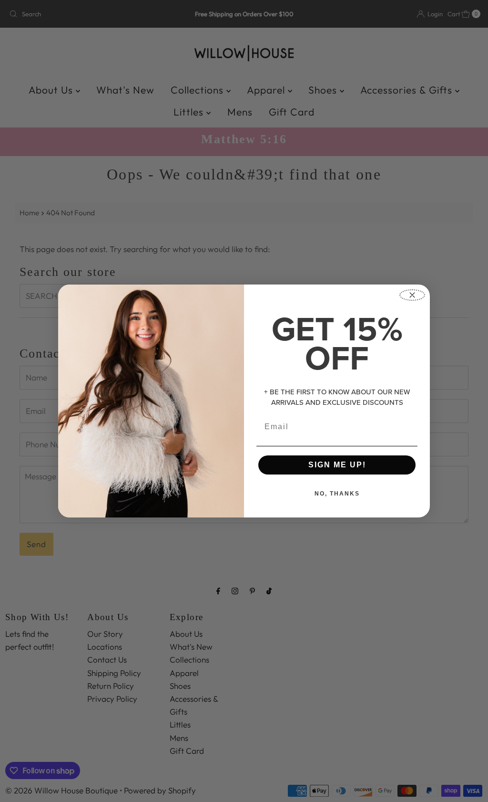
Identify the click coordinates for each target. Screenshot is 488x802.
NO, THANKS (337, 493)
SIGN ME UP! (337, 465)
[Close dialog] (412, 295)
